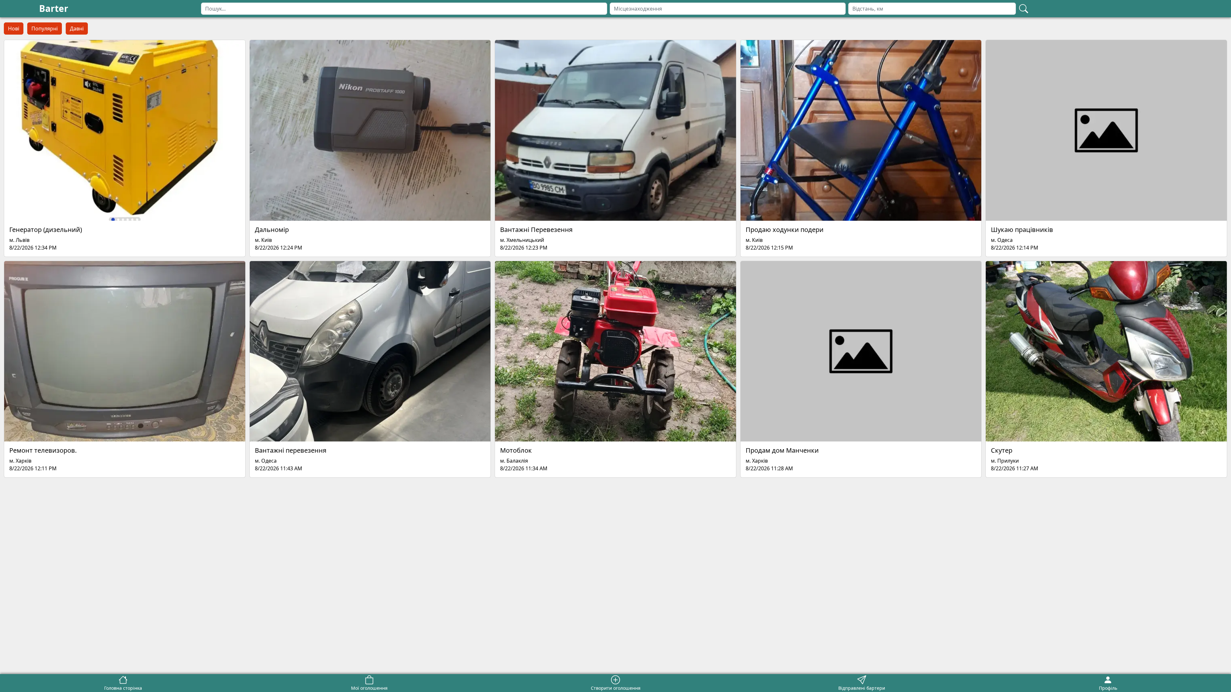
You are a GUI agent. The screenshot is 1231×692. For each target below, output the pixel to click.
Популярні (44, 28)
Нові (13, 28)
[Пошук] (1023, 8)
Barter (53, 8)
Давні (77, 28)
